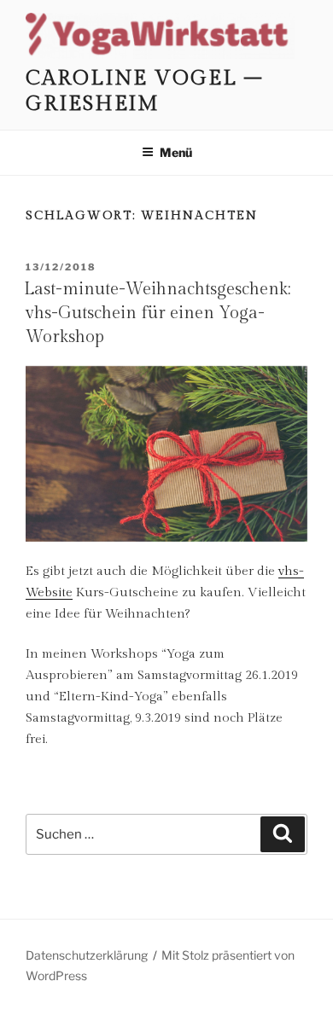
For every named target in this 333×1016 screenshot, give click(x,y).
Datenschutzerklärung (87, 955)
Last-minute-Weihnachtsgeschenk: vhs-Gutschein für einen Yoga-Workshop (157, 313)
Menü (176, 152)
